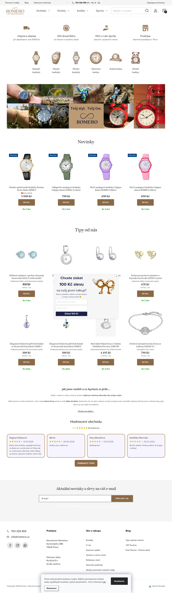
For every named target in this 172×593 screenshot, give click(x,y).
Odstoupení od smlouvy (156, 2)
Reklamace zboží (93, 560)
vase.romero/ (17, 545)
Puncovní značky (12, 2)
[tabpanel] (36, 63)
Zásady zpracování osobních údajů (100, 570)
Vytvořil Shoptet (158, 586)
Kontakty (89, 540)
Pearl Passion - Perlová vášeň (138, 550)
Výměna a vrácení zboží (96, 555)
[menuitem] (43, 10)
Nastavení (51, 588)
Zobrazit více (86, 463)
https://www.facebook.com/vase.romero (10, 545)
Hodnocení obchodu (42, 2)
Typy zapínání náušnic (135, 540)
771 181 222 (25, 545)
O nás (88, 545)
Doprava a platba (93, 550)
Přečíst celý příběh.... (86, 411)
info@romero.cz (20, 537)
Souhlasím (119, 581)
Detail (26, 202)
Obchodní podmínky (94, 565)
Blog (26, 2)
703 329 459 (18, 531)
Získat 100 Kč (71, 313)
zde (104, 581)
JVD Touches (131, 545)
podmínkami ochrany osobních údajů (100, 506)
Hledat (147, 11)
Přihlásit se (122, 498)
